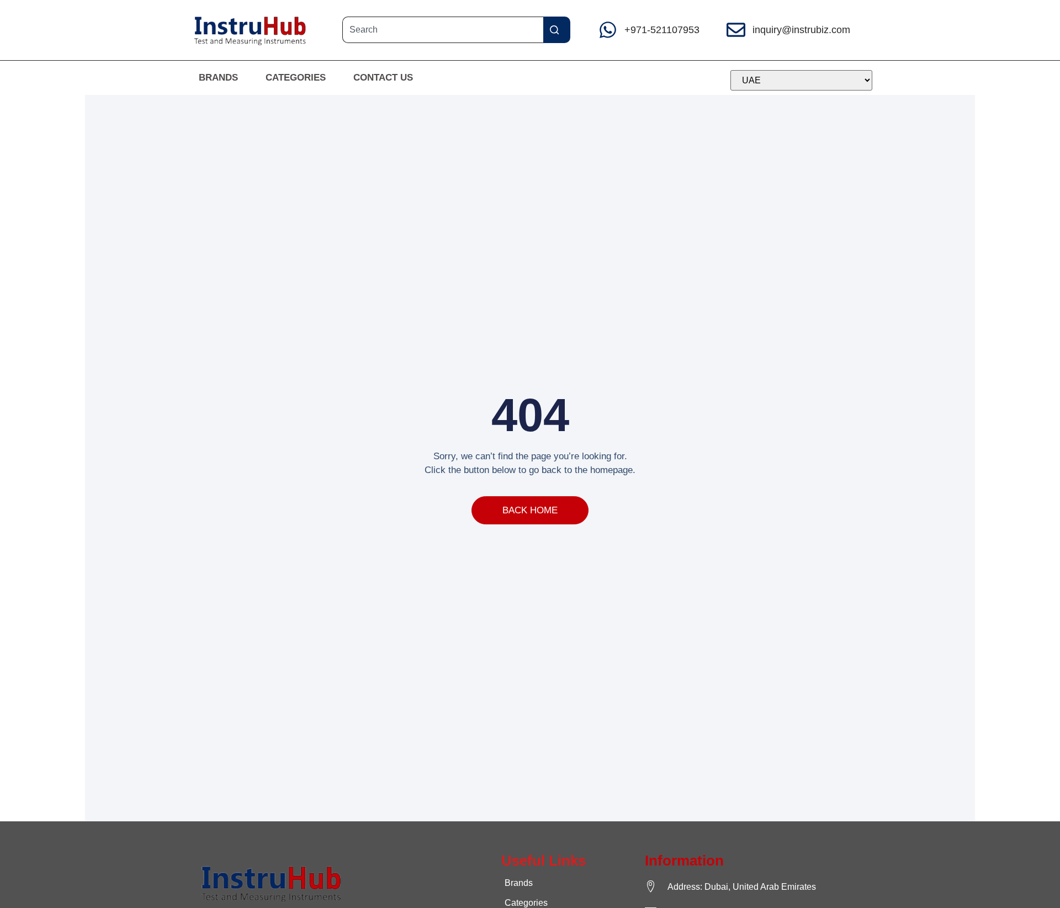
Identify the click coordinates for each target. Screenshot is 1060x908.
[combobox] (442, 30)
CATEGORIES (296, 77)
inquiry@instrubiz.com (801, 29)
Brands (519, 883)
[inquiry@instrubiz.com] (736, 29)
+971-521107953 (661, 29)
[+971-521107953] (607, 29)
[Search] (556, 30)
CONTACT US (383, 77)
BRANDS (218, 77)
